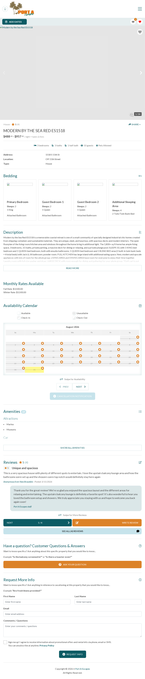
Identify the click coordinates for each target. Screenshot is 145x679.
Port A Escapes (82, 668)
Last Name (80, 596)
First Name (9, 596)
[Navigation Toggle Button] (140, 9)
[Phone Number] (5, 9)
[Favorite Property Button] (140, 32)
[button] (4, 73)
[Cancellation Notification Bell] (137, 337)
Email (6, 608)
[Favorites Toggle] (140, 22)
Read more (72, 268)
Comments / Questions (15, 620)
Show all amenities (72, 447)
